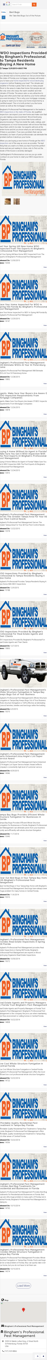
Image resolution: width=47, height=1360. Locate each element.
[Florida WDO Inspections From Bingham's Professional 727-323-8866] (8, 201)
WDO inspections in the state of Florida (15, 112)
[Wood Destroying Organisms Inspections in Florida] (16, 201)
